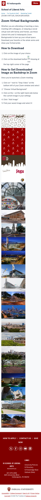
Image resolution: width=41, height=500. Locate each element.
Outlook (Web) (30, 472)
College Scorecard (16, 493)
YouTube (25, 449)
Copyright (7, 496)
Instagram (21, 449)
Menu (35, 3)
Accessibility (5, 493)
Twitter (11, 449)
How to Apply (9, 438)
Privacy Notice (35, 493)
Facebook (16, 449)
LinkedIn (30, 449)
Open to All (26, 493)
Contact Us (25, 438)
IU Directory (29, 467)
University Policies (31, 465)
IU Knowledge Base (31, 470)
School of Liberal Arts (12, 9)
